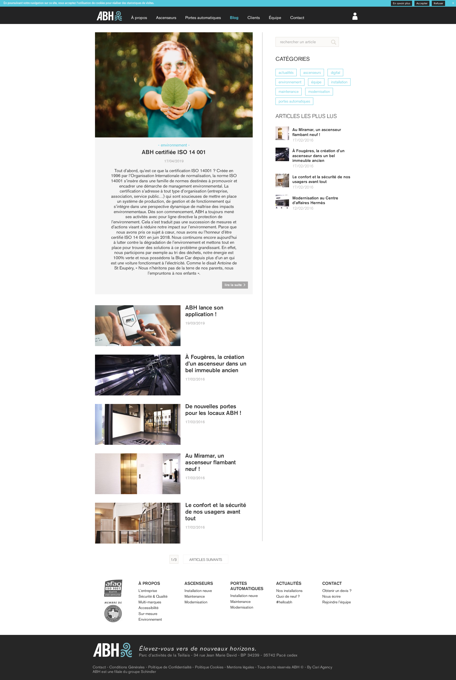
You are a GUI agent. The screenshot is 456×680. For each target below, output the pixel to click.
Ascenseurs (166, 17)
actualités (286, 72)
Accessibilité (148, 607)
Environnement (150, 619)
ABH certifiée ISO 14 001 (174, 152)
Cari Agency (322, 667)
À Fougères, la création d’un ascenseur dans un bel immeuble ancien (318, 155)
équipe (316, 82)
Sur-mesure (147, 613)
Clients (253, 17)
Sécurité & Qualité (152, 596)
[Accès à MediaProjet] (355, 16)
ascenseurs (312, 72)
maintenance (289, 91)
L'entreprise (147, 590)
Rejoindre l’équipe (336, 602)
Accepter (422, 3)
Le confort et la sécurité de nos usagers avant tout (321, 179)
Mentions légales (240, 667)
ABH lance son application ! (204, 311)
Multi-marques (149, 602)
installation (339, 82)
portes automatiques (294, 101)
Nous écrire (331, 596)
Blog (234, 17)
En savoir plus (401, 3)
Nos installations (289, 590)
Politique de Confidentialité (169, 667)
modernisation (319, 91)
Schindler (148, 671)
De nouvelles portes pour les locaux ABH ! (213, 409)
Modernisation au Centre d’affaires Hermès (315, 200)
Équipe (275, 17)
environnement (290, 82)
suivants (205, 560)
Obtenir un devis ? (337, 590)
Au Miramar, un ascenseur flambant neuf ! (316, 132)
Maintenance (195, 596)
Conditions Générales (127, 667)
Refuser (438, 3)
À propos (139, 17)
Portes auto (203, 17)
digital (335, 72)
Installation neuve (198, 590)
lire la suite (234, 285)
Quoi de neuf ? (288, 596)
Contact (297, 17)
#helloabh (284, 602)
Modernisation (196, 602)
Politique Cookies (209, 667)
